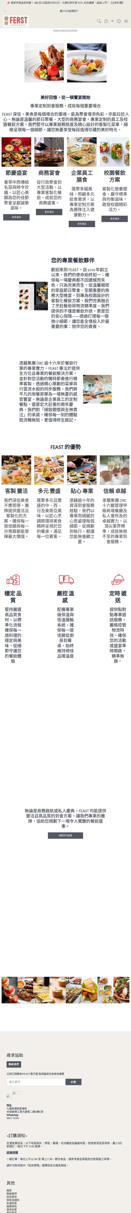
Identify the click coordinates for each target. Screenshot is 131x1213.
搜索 (9, 1190)
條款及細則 (13, 1200)
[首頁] (16, 21)
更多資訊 (16, 217)
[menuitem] (99, 21)
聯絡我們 (14, 1064)
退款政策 (12, 1209)
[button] (99, 21)
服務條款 (12, 1206)
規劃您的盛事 (65, 835)
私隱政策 (12, 1203)
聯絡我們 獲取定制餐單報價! (65, 31)
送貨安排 (12, 1197)
